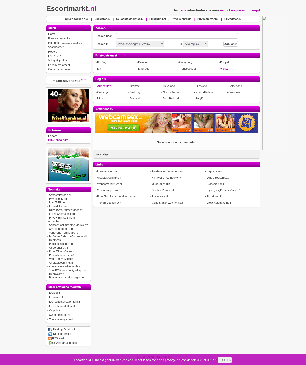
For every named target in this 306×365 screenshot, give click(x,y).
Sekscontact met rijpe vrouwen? (68, 225)
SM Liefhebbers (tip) (61, 228)
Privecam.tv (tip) (59, 198)
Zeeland (135, 98)
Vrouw (224, 68)
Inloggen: (65, 42)
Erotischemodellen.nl (62, 306)
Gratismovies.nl (216, 184)
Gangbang (185, 62)
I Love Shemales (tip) (62, 213)
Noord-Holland (205, 92)
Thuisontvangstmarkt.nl (63, 319)
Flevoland (169, 86)
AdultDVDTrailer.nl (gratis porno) (68, 270)
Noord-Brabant (172, 92)
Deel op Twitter (61, 333)
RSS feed (58, 338)
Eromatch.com (58, 206)
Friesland (201, 86)
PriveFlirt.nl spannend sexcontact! (117, 196)
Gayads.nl (55, 310)
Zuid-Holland (171, 98)
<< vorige (102, 154)
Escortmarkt (71, 8)
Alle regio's (104, 86)
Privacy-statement (59, 65)
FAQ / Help (54, 56)
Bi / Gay (102, 62)
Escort (52, 136)
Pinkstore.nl (214, 196)
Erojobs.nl (55, 292)
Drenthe (135, 86)
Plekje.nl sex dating (61, 243)
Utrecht (101, 98)
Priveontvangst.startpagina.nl (66, 277)
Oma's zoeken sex (218, 177)
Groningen (103, 92)
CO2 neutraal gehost (65, 342)
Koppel (224, 62)
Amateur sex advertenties (64, 266)
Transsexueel (187, 68)
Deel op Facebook (63, 329)
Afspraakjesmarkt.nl (61, 262)
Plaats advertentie (59, 38)
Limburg (135, 92)
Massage (143, 68)
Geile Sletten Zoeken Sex (167, 202)
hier (212, 360)
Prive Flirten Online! (61, 251)
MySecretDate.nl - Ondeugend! (68, 236)
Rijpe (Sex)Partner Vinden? (66, 210)
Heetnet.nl (55, 240)
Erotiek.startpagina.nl (219, 202)
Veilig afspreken (58, 60)
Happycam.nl (57, 274)
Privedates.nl (160, 196)
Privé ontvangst (58, 140)
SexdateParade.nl (60, 195)
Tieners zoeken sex (109, 202)
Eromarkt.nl (56, 297)
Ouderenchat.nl (58, 247)
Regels (52, 51)
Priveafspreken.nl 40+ (62, 255)
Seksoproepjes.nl (108, 190)
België (199, 98)
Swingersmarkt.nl (59, 314)
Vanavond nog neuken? (63, 232)
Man (100, 68)
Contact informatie (59, 69)
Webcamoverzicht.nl (61, 258)
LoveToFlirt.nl (57, 202)
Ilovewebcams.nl (107, 171)
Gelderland (235, 86)
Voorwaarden (56, 47)
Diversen (143, 62)
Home (52, 34)
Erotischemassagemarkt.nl (65, 301)
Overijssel (234, 92)
